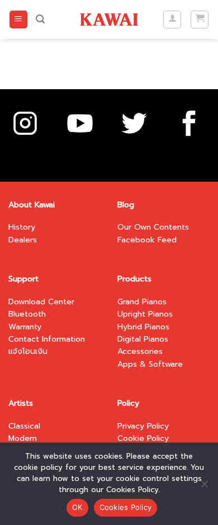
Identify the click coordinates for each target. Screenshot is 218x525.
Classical (24, 426)
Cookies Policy (125, 507)
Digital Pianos (142, 339)
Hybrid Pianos (143, 327)
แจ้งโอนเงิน (28, 351)
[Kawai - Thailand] (109, 19)
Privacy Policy (143, 426)
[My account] (172, 19)
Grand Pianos (142, 302)
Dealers (22, 240)
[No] (204, 487)
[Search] (40, 19)
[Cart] (199, 19)
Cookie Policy (143, 438)
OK (77, 507)
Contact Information (46, 339)
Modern (22, 438)
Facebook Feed (147, 240)
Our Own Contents (153, 227)
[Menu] (18, 20)
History (21, 227)
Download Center (41, 302)
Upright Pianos (145, 314)
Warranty (24, 327)
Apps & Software (150, 364)
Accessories (140, 351)
